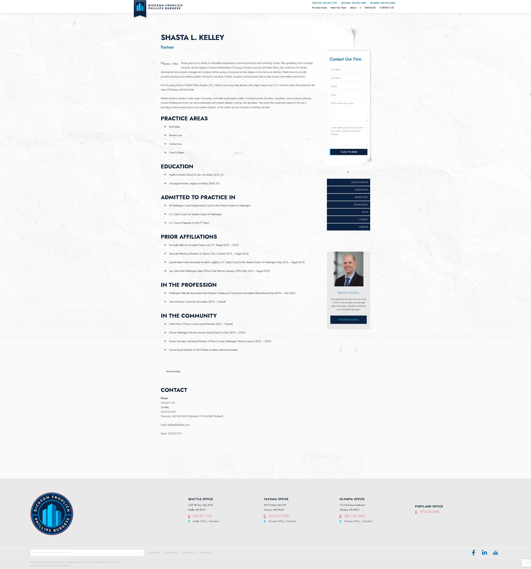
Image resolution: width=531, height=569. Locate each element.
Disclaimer (99, 562)
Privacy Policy (114, 562)
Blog (365, 212)
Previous (343, 350)
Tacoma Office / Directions (282, 521)
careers (154, 552)
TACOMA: (353, 3)
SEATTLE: (324, 3)
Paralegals (361, 189)
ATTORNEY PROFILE (348, 319)
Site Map (88, 562)
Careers (363, 227)
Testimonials (361, 204)
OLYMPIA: (382, 3)
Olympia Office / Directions (358, 521)
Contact (363, 219)
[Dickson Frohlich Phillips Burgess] (158, 9)
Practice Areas (319, 7)
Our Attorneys (359, 182)
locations (170, 552)
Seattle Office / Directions (206, 521)
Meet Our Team (338, 7)
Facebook (188, 552)
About (353, 7)
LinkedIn (205, 552)
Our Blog (370, 7)
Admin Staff (361, 197)
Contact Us (387, 7)
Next (353, 350)
